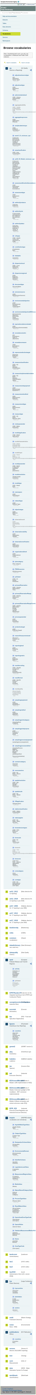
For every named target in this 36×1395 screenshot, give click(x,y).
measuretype (18, 414)
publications (14, 1332)
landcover (13, 1254)
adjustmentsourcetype (18, 75)
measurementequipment (18, 386)
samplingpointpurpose (18, 728)
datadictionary (15, 945)
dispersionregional (18, 273)
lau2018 (12, 1272)
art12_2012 (14, 891)
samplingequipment (18, 700)
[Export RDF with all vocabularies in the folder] (31, 70)
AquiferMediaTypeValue (18, 1124)
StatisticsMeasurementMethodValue (18, 1230)
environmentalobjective (18, 300)
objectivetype (18, 509)
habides (13, 1059)
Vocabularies (7, 34)
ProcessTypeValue (18, 1198)
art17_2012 (14, 913)
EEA (10, 2)
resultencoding (18, 665)
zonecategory (18, 871)
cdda (11, 933)
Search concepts (25, 62)
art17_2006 (14, 906)
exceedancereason (18, 342)
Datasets (5, 20)
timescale (18, 837)
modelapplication (18, 432)
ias (11, 1066)
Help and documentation (10, 16)
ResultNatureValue (18, 1206)
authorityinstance (18, 202)
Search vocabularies (11, 62)
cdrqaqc (17, 236)
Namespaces (6, 41)
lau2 (11, 1267)
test (11, 1356)
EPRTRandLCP (15, 993)
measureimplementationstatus (18, 373)
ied (11, 1073)
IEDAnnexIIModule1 (15, 1081)
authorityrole (18, 211)
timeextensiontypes (18, 827)
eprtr (11, 960)
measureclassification (18, 362)
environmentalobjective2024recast (18, 312)
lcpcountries (18, 1288)
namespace (18, 492)
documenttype (18, 284)
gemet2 (12, 1046)
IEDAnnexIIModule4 (15, 1099)
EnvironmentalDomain (18, 1151)
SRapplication (18, 801)
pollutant (17, 577)
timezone (18, 859)
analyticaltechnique (18, 125)
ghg (11, 1052)
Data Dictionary (17, 12)
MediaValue (18, 1184)
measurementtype (18, 404)
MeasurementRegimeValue (18, 1174)
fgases (12, 1024)
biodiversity (14, 928)
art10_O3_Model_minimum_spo (18, 159)
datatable (18, 255)
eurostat (13, 1009)
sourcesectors (18, 770)
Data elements (7, 27)
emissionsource (18, 292)
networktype (18, 501)
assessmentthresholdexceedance (18, 183)
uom (11, 1361)
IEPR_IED (13, 1108)
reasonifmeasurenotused (18, 635)
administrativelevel (18, 95)
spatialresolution (18, 780)
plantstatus (18, 1296)
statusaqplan (18, 818)
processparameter (18, 617)
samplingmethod (18, 710)
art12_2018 (14, 899)
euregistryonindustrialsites (15, 1002)
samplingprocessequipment (18, 740)
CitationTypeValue (18, 1133)
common (13, 938)
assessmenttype (18, 192)
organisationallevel (18, 551)
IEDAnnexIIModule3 (15, 1088)
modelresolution (18, 474)
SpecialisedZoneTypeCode (18, 1217)
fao (11, 1016)
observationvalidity (18, 532)
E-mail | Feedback (8, 1388)
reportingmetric (18, 655)
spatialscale (18, 791)
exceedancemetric (18, 333)
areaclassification (18, 150)
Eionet (10, 12)
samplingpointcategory (18, 720)
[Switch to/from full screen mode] (24, 5)
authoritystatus (18, 223)
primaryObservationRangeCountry (18, 603)
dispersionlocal (18, 263)
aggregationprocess (18, 117)
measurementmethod (18, 394)
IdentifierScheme (18, 1160)
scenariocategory (18, 761)
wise (11, 1368)
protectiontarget (18, 627)
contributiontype (18, 247)
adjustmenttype (18, 85)
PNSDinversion (18, 569)
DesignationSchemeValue (18, 1142)
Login (21, 4)
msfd (11, 1317)
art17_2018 (14, 920)
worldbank (14, 1375)
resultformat (18, 678)
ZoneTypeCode (18, 1246)
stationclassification (18, 809)
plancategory (18, 561)
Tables (4, 23)
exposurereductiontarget (18, 352)
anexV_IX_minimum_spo (18, 135)
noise (12, 1325)
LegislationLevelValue (18, 1167)
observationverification (18, 541)
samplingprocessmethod (18, 746)
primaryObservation (18, 585)
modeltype (18, 483)
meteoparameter (18, 424)
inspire (12, 1118)
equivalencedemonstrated (18, 324)
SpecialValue (18, 1224)
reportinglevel (18, 645)
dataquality (14, 952)
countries (18, 1031)
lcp (11, 1281)
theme (17, 1239)
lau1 (11, 1261)
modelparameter (18, 464)
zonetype (18, 880)
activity (17, 969)
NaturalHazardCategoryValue (18, 1190)
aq (10, 68)
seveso (12, 1348)
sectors (17, 1308)
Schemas (5, 30)
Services (5, 37)
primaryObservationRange (18, 593)
